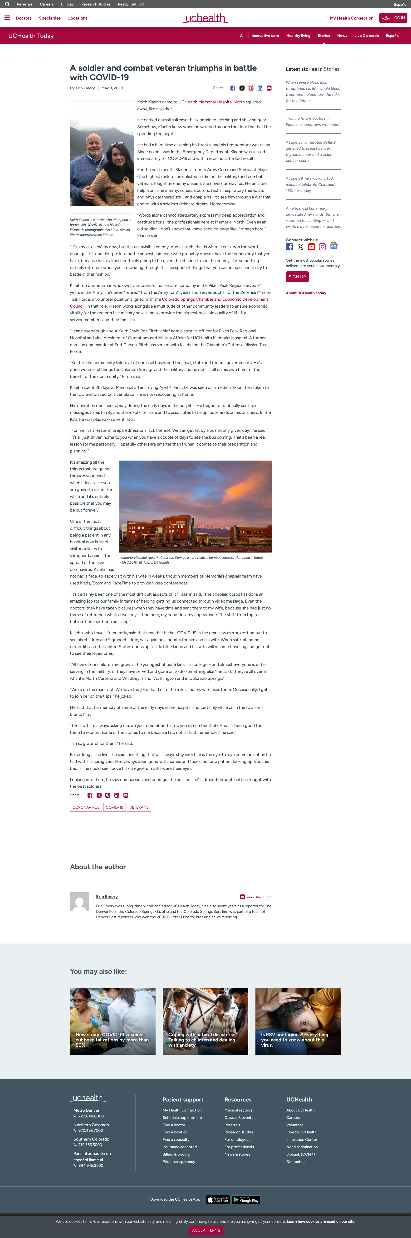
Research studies (95, 4)
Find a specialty (176, 1139)
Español (400, 4)
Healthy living (298, 35)
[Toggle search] (7, 4)
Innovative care (265, 35)
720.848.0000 (91, 1116)
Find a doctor (174, 1125)
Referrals (24, 4)
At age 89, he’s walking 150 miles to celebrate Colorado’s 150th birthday (311, 184)
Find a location (175, 1132)
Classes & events (239, 1117)
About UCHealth (300, 1110)
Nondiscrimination (302, 1147)
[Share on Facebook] (232, 88)
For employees (237, 1139)
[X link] (300, 246)
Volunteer (294, 1125)
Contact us (295, 1161)
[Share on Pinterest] (251, 88)
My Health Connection (351, 18)
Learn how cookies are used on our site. (321, 1221)
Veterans (139, 807)
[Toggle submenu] (7, 18)
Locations (77, 18)
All (242, 35)
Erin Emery (85, 88)
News (342, 35)
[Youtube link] (311, 246)
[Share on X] (242, 88)
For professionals (239, 1147)
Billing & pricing (176, 1154)
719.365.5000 (90, 1144)
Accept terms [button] (206, 1230)
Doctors (23, 18)
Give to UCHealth (301, 1132)
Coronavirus (86, 807)
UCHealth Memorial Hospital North (211, 102)
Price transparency (179, 1161)
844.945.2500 (90, 1165)
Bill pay (67, 4)
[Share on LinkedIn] (260, 88)
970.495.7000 (90, 1130)
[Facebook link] (289, 246)
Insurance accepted (180, 1147)
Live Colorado (366, 35)
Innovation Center (301, 1139)
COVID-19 (114, 807)
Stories (324, 35)
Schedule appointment (182, 1117)
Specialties (50, 18)
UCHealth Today (31, 36)
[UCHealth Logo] (88, 1097)
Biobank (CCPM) (300, 1154)
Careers (47, 4)
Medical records (238, 1110)
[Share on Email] (269, 88)
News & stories (237, 1154)
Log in (398, 17)
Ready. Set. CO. (131, 4)
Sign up (297, 276)
